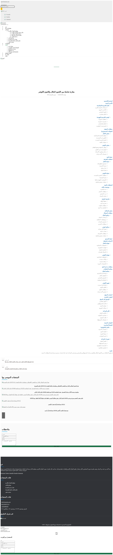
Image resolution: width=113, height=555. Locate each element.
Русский (8, 14)
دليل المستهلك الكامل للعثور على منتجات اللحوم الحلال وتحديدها (19, 361)
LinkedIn (11, 473)
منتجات (7, 29)
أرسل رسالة (56, 446)
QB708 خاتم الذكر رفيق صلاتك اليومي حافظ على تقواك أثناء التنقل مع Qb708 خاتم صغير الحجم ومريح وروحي (56, 398)
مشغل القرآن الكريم (13, 31)
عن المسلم (11, 50)
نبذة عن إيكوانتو (12, 49)
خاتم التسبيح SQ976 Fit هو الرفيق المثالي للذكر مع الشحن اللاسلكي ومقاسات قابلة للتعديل (56, 386)
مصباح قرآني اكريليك (16, 35)
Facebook (3, 473)
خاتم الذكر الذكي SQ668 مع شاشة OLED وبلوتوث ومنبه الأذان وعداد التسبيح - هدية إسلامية (56, 392)
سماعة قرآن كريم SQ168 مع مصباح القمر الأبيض (56, 410)
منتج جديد (10, 46)
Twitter (7, 473)
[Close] (1, 540)
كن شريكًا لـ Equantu (13, 51)
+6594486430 (4, 5)
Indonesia (8, 19)
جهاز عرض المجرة (12, 39)
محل (6, 55)
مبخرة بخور (11, 42)
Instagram (20, 473)
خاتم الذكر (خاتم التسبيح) (14, 40)
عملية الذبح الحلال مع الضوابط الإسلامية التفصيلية (16, 368)
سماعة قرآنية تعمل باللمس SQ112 (56, 404)
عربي (5, 11)
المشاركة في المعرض (13, 47)
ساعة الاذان (11, 38)
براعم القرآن (14, 36)
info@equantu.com (5, 1)
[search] (1, 9)
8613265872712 (5, 504)
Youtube (16, 473)
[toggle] (7, 24)
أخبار (6, 44)
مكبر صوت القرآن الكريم (17, 32)
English (8, 16)
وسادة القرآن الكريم (16, 33)
